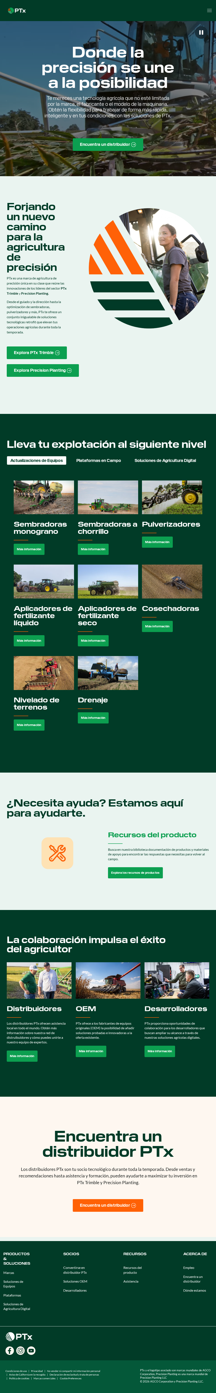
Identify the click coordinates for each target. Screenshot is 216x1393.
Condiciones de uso (16, 1371)
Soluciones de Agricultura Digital (16, 1306)
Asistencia (130, 1281)
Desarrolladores (75, 1290)
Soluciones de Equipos (13, 1283)
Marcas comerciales (44, 1378)
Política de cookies (19, 1378)
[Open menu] (209, 10)
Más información (29, 549)
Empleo (188, 1268)
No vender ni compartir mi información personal (73, 1371)
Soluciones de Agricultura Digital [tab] (165, 460)
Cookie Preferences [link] (70, 1378)
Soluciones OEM (75, 1281)
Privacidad (37, 1371)
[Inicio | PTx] (17, 10)
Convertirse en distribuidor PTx (75, 1270)
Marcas (8, 1273)
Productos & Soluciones (16, 1259)
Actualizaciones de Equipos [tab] (36, 460)
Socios (71, 1254)
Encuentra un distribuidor (193, 1279)
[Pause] (201, 32)
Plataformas (12, 1295)
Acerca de (195, 1254)
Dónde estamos (194, 1290)
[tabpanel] (108, 610)
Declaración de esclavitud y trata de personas (74, 1374)
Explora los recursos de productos (135, 873)
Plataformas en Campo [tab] (98, 460)
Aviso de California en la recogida (27, 1374)
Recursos (134, 1254)
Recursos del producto (132, 1270)
